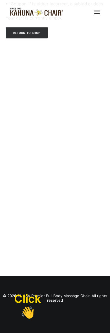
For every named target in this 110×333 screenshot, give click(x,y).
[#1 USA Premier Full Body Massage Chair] (36, 12)
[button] (97, 12)
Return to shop (27, 32)
